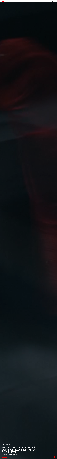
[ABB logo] (3, 1)
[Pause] (54, 457)
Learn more (3, 457)
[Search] (53, 1)
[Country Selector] (52, 1)
